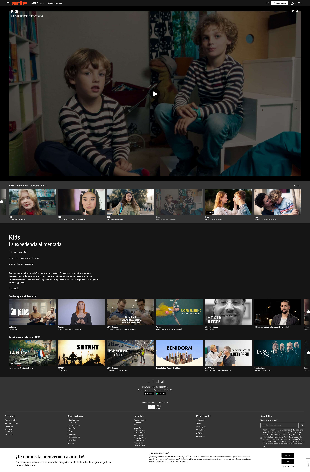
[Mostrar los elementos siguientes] (308, 311)
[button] (267, 3)
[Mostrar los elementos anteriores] (1, 201)
